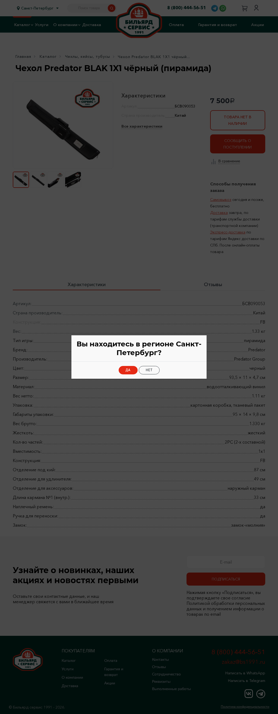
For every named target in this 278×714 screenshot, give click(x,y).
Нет (149, 370)
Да (128, 370)
